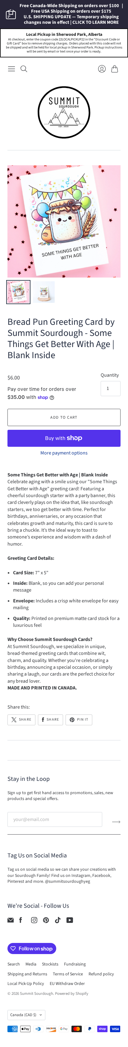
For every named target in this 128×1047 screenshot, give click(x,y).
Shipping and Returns (27, 974)
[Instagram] (34, 921)
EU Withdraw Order (67, 984)
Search (13, 964)
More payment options (64, 453)
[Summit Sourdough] (64, 112)
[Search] (24, 69)
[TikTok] (58, 921)
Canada (23, 1015)
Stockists (50, 964)
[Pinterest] (46, 921)
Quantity (110, 375)
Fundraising (75, 964)
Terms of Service (68, 974)
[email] (10, 921)
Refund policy (101, 974)
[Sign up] (116, 822)
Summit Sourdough (36, 993)
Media (30, 964)
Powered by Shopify (71, 993)
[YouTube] (69, 921)
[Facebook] (20, 921)
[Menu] (11, 68)
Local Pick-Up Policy (25, 984)
